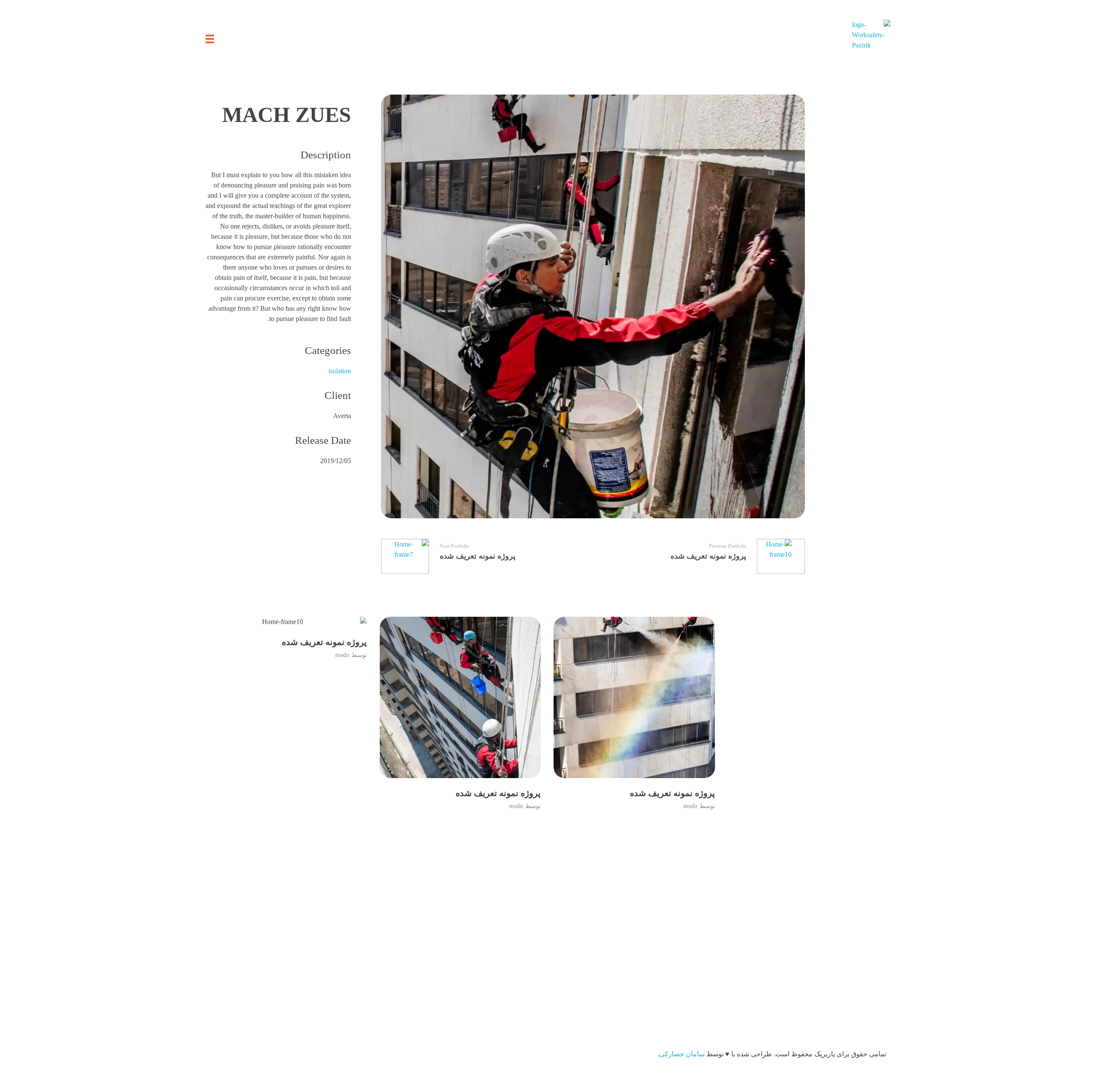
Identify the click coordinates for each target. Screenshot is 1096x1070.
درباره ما (687, 970)
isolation (339, 370)
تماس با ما (685, 987)
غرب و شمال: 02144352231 (345, 953)
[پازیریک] (871, 39)
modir (690, 805)
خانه (694, 935)
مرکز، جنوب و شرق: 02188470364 (336, 970)
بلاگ (694, 953)
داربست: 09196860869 (353, 987)
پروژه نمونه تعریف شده (672, 793)
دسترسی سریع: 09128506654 (343, 935)
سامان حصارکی (682, 1054)
